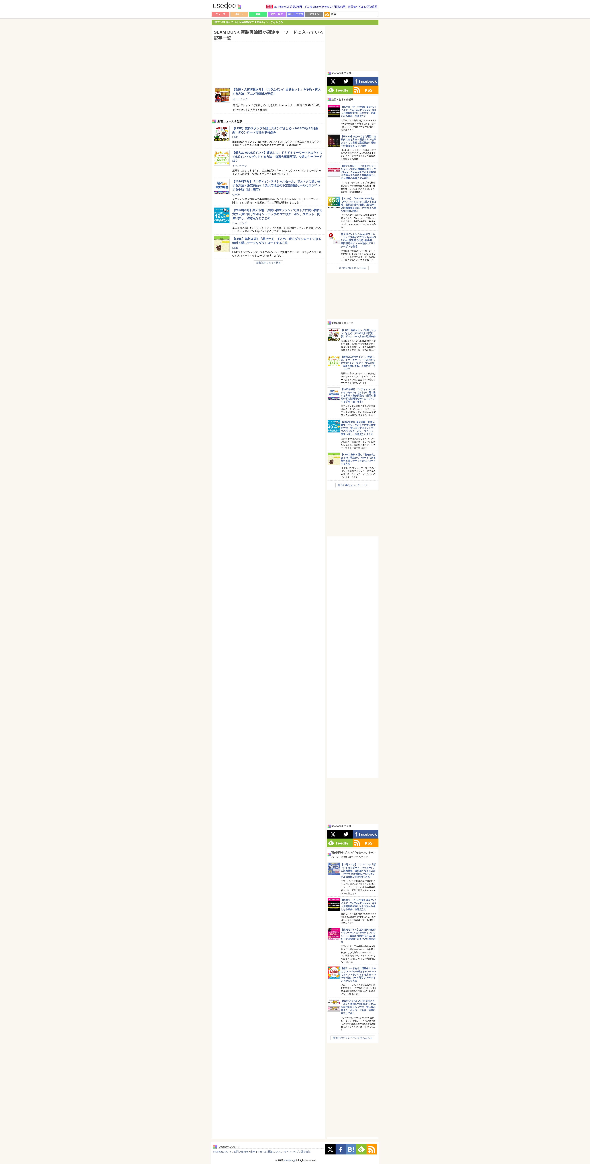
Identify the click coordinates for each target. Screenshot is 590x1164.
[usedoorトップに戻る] (227, 6)
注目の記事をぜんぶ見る (352, 268)
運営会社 (306, 1151)
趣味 (258, 14)
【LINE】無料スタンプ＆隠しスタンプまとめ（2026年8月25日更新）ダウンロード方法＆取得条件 (358, 333)
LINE (235, 137)
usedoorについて (222, 1151)
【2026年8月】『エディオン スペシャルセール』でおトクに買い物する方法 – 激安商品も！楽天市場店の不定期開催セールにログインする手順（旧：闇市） (276, 185)
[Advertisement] (268, 62)
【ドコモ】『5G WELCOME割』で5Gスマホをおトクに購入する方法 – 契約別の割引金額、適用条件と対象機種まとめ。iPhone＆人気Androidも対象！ (358, 204)
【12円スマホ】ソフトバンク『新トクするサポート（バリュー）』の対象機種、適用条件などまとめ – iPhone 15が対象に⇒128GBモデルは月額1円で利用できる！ (358, 870)
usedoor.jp (289, 1160)
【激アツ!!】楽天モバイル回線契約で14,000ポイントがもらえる (247, 22)
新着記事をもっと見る (268, 262)
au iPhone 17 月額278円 (288, 6)
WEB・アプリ (295, 14)
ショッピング (239, 223)
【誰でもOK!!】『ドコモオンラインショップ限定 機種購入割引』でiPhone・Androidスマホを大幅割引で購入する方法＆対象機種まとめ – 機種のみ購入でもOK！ (358, 172)
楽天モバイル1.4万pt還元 (362, 6)
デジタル (314, 14)
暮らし (239, 14)
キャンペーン (239, 165)
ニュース (220, 14)
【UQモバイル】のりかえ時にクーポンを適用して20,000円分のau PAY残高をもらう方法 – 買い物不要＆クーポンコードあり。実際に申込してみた (358, 1007)
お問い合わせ (241, 1151)
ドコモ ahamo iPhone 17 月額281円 (325, 6)
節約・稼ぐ (277, 14)
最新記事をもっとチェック (352, 485)
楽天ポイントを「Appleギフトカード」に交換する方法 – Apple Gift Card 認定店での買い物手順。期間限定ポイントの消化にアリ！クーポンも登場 (358, 240)
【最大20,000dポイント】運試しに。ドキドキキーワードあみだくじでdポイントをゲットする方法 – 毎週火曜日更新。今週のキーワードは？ (277, 156)
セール (236, 194)
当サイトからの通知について (266, 1151)
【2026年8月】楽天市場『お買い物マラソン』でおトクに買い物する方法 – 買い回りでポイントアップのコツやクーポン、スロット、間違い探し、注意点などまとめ (277, 214)
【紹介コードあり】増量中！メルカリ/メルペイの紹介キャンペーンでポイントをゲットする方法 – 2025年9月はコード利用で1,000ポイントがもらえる (358, 974)
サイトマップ (291, 1151)
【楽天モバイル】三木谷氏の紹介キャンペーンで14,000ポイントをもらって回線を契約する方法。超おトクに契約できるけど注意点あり (358, 935)
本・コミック (240, 99)
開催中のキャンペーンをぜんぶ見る (352, 1037)
